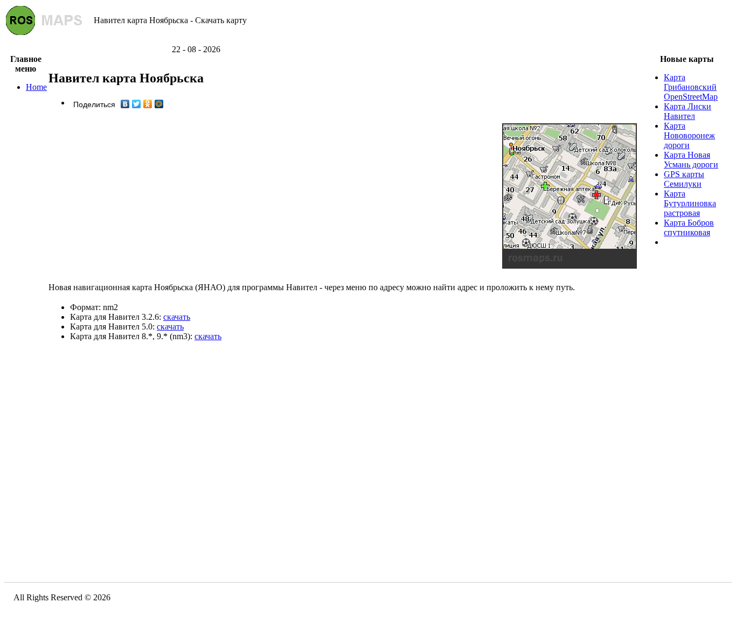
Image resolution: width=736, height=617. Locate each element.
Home (36, 87)
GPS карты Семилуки (684, 179)
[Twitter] (136, 104)
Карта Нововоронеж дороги (689, 135)
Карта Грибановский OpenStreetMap (691, 87)
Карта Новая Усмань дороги (691, 159)
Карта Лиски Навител (687, 111)
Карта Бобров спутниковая (689, 227)
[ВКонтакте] (125, 104)
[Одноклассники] (148, 104)
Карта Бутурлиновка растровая (690, 203)
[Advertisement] (368, 41)
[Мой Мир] (159, 104)
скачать (176, 316)
